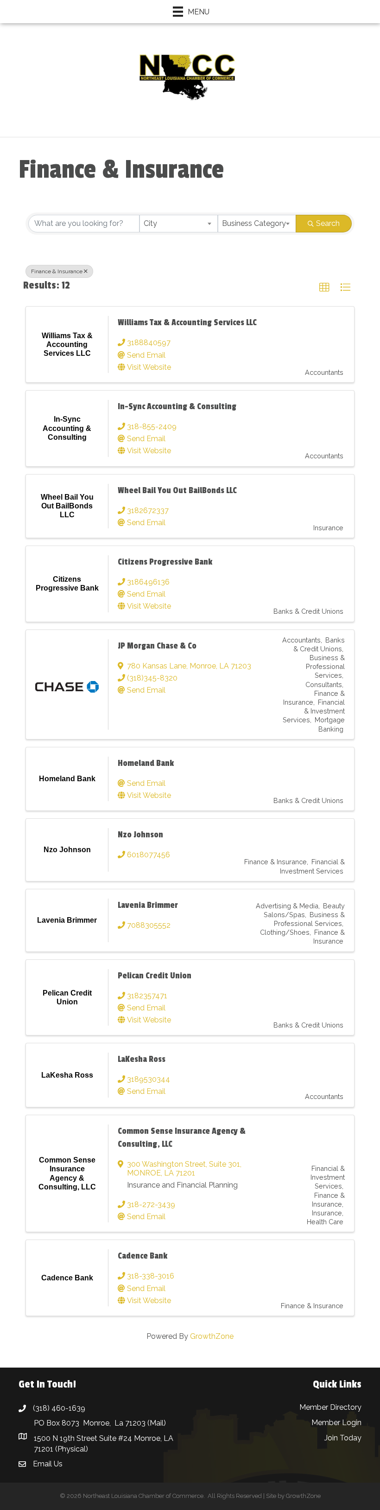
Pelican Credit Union (154, 975)
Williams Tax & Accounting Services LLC (187, 322)
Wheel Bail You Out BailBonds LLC (177, 490)
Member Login (336, 1422)
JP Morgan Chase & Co (157, 646)
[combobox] (178, 223)
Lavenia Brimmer (148, 905)
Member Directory (330, 1407)
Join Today (342, 1437)
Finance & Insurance (56, 271)
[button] (324, 287)
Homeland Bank (146, 763)
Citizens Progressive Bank (165, 562)
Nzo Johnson (140, 834)
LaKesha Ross (141, 1059)
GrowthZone (212, 1336)
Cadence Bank (142, 1256)
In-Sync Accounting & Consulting (177, 406)
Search (328, 223)
